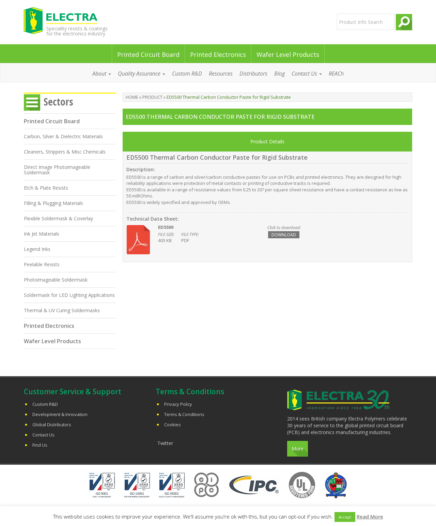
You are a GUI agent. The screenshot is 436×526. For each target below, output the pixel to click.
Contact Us (43, 435)
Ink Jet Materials (41, 233)
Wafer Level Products (287, 54)
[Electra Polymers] (86, 20)
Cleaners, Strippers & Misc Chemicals (65, 151)
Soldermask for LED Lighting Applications (69, 295)
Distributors (253, 73)
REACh (336, 73)
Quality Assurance (140, 73)
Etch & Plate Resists (46, 188)
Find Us (39, 445)
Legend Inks (37, 249)
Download (283, 235)
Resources (221, 73)
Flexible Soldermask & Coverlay (58, 218)
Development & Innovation (60, 414)
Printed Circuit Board (148, 54)
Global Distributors (51, 424)
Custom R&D (187, 73)
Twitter (165, 443)
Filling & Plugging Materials (53, 203)
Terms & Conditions (184, 414)
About (100, 73)
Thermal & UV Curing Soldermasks (62, 310)
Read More (370, 516)
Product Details (267, 141)
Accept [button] (345, 517)
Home (132, 97)
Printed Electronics (218, 54)
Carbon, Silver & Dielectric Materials (63, 136)
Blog (279, 73)
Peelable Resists (42, 264)
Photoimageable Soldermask (56, 279)
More (297, 448)
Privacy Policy (178, 404)
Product (152, 97)
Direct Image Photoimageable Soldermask (57, 170)
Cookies (172, 424)
